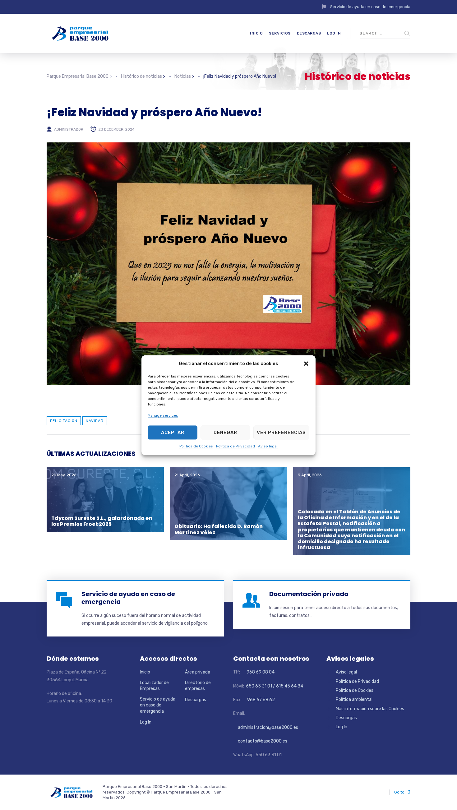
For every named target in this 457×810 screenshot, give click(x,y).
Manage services (163, 415)
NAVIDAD (95, 421)
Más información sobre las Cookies (370, 708)
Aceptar (172, 432)
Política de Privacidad (235, 446)
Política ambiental (354, 699)
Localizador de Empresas (154, 686)
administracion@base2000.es (265, 727)
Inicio (256, 33)
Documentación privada (309, 594)
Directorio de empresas (198, 686)
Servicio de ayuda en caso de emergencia (370, 6)
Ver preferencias (281, 432)
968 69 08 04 (258, 672)
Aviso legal (268, 446)
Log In (334, 33)
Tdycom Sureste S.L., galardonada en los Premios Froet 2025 (101, 521)
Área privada (197, 672)
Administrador (68, 129)
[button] (306, 363)
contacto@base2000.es (260, 741)
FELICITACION (63, 421)
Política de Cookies (196, 446)
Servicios (280, 33)
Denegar (225, 432)
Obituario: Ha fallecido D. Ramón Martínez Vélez (218, 529)
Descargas (309, 33)
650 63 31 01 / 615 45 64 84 (274, 686)
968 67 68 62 (260, 699)
